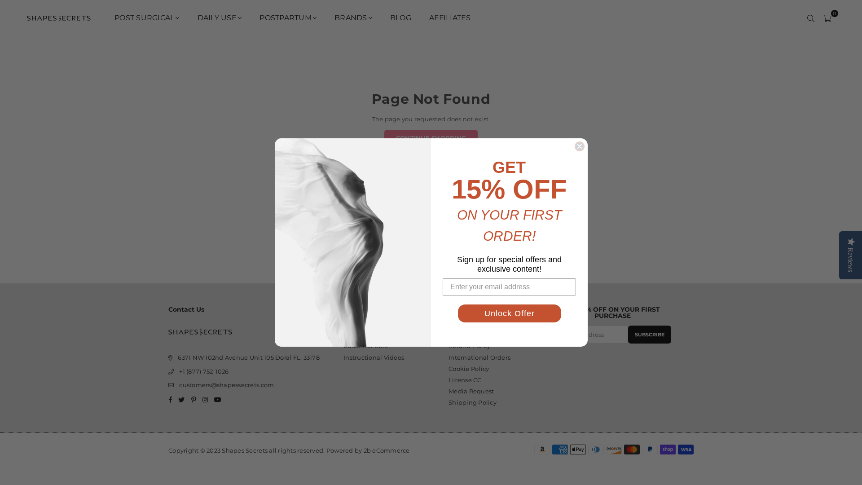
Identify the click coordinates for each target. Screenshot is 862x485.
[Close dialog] (579, 146)
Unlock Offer (509, 313)
